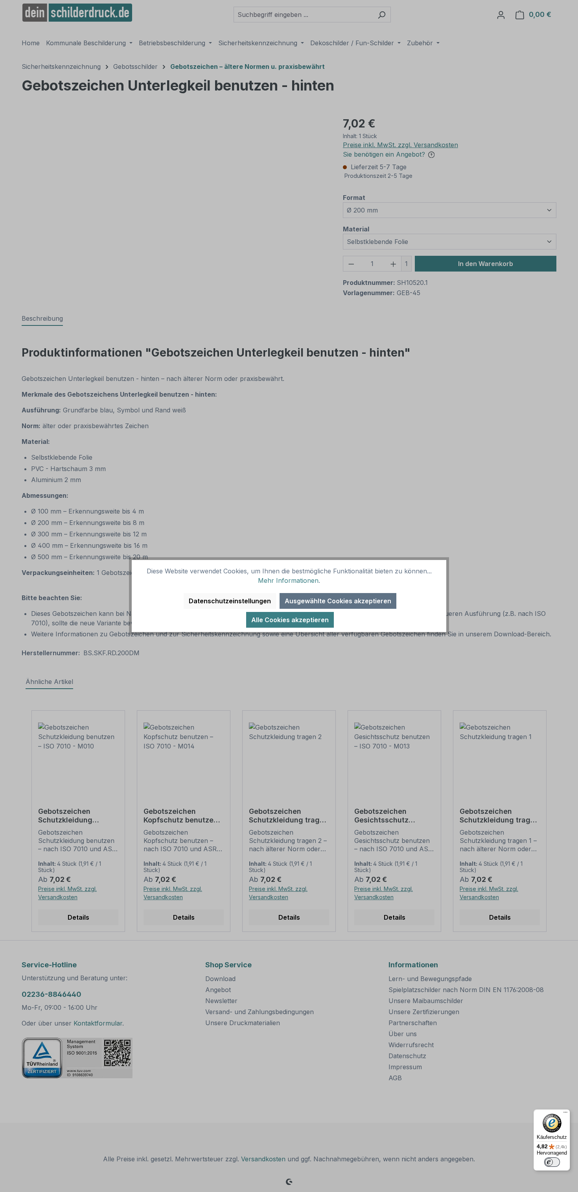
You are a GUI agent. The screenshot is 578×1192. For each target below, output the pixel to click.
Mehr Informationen (288, 580)
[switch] (552, 1162)
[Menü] (565, 1114)
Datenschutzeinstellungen (230, 601)
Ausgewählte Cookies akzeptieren (338, 601)
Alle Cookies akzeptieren (290, 620)
